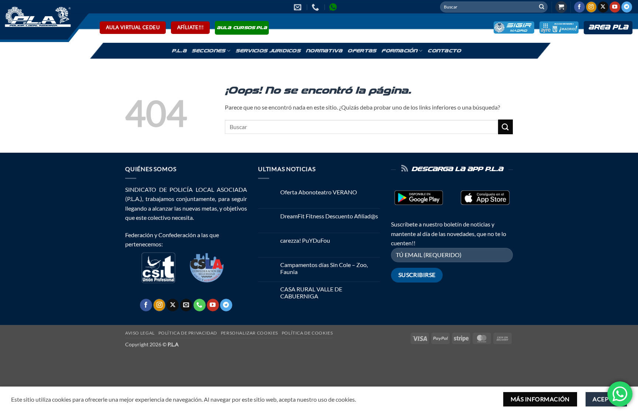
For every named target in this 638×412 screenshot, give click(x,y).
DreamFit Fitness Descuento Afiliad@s (329, 215)
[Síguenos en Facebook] (579, 7)
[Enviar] (541, 7)
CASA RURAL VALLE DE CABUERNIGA (311, 292)
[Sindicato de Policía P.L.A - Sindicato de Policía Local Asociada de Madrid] (36, 16)
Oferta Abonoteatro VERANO (318, 191)
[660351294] (316, 7)
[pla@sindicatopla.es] (298, 7)
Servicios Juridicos (268, 51)
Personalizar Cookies (249, 333)
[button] (561, 7)
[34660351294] (334, 7)
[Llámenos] (199, 305)
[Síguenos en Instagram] (591, 7)
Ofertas (361, 51)
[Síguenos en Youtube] (615, 7)
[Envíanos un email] (186, 305)
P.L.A (179, 51)
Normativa (324, 51)
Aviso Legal (140, 333)
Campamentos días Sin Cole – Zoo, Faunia (324, 268)
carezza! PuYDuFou (305, 240)
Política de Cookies (307, 333)
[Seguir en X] (603, 7)
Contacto (444, 51)
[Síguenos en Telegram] (626, 7)
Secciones (208, 51)
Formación (399, 51)
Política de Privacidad (187, 333)
